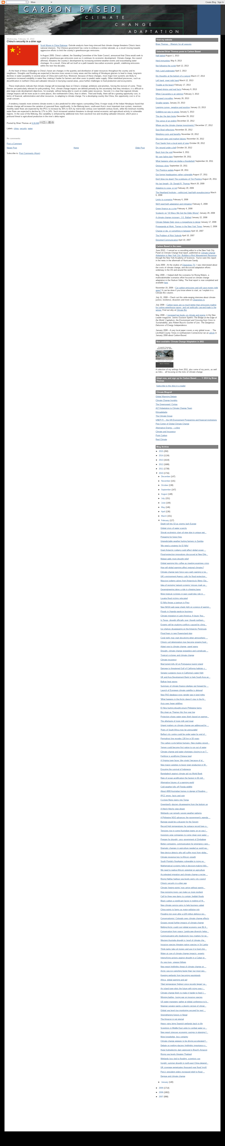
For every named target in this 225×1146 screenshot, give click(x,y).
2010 (161, 473)
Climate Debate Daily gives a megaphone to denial (178, 222)
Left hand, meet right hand (167, 80)
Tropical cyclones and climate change (177, 655)
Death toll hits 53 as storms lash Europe (178, 524)
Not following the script (166, 66)
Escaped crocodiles (164, 98)
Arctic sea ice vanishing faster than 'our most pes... (183, 971)
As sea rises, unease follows (173, 962)
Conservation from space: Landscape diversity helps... (185, 931)
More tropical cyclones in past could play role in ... (183, 594)
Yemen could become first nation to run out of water (183, 747)
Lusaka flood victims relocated (174, 598)
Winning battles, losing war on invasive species (181, 997)
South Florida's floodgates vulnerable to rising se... (183, 861)
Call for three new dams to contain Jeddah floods (182, 896)
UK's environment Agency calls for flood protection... (184, 576)
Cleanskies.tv (199, 300)
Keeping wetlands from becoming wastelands (181, 975)
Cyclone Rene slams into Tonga (175, 800)
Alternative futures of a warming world (177, 782)
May (163, 507)
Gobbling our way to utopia (167, 112)
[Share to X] (46, 122)
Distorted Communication (167, 240)
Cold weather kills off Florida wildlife (176, 787)
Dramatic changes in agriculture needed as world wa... (184, 848)
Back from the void (164, 152)
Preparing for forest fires (171, 537)
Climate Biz (182, 310)
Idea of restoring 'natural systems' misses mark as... (184, 585)
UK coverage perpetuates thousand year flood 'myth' (184, 1067)
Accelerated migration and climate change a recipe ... (184, 874)
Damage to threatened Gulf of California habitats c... (184, 668)
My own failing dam (164, 157)
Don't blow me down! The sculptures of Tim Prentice (179, 179)
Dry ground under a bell (166, 148)
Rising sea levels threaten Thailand (176, 1054)
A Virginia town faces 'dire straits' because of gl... (182, 760)
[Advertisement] (169, 1112)
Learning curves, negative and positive (173, 107)
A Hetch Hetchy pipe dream (173, 809)
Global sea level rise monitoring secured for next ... (183, 1010)
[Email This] (41, 122)
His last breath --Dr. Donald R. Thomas (173, 183)
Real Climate (161, 439)
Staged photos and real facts (168, 89)
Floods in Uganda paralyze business (177, 611)
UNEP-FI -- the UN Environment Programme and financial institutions (186, 420)
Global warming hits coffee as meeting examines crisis (185, 563)
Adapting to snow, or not (166, 188)
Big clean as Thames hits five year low (178, 712)
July (163, 498)
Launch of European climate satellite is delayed (181, 690)
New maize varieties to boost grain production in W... (184, 765)
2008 (161, 1092)
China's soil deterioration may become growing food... (184, 642)
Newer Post (12, 148)
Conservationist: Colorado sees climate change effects (185, 918)
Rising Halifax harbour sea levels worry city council (183, 879)
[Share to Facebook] (49, 122)
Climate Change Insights (166, 400)
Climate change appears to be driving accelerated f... (184, 1041)
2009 (161, 1088)
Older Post (140, 148)
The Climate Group (164, 416)
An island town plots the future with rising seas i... (183, 988)
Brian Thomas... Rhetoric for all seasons (173, 44)
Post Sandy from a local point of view (172, 143)
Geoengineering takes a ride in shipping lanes (181, 589)
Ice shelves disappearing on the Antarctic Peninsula (183, 629)
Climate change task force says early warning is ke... (184, 572)
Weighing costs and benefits (168, 134)
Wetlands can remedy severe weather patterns (181, 813)
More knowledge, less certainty (174, 1037)
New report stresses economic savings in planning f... (184, 1032)
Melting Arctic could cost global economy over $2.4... (184, 927)
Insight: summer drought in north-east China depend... (184, 1063)
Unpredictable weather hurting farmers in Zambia (182, 541)
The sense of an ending (166, 121)
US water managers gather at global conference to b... (184, 1002)
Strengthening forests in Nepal (174, 1015)
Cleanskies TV (188, 265)
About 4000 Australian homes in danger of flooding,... (184, 791)
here (166, 283)
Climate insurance (168, 660)
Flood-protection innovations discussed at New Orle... (184, 554)
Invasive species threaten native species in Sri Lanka (184, 944)
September (166, 489)
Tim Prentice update (165, 170)
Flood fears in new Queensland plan (176, 633)
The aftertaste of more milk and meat (177, 721)
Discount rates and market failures (171, 139)
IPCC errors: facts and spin (173, 796)
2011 (161, 469)
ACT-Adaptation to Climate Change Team (174, 408)
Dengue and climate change (173, 1076)
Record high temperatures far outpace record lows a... (184, 826)
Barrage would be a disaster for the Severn (179, 822)
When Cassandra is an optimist (169, 94)
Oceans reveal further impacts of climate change (182, 923)
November (166, 481)
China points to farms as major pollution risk (180, 909)
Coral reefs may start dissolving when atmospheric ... (184, 638)
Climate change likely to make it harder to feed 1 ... (183, 993)
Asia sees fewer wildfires (172, 703)
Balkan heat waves (169, 681)
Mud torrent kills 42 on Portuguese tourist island (182, 664)
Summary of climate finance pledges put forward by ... (185, 686)
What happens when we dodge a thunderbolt (175, 161)
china (16, 128)
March (164, 516)
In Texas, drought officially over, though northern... (183, 620)
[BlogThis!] (43, 122)
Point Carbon (161, 435)
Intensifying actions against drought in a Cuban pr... (183, 958)
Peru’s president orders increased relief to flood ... (183, 1072)
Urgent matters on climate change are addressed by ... (185, 725)
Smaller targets (162, 103)
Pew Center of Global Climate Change (172, 424)
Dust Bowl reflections (165, 130)
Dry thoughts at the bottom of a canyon (173, 76)
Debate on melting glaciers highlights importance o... (184, 1045)
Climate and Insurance (166, 431)
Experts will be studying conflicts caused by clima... (184, 625)
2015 (161, 451)
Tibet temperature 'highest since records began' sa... (184, 984)
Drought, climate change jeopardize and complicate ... (184, 651)
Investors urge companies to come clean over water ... (185, 835)
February (165, 520)
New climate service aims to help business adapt (182, 905)
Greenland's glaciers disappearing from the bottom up (184, 804)
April (163, 511)
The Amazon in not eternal (172, 1019)
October (165, 485)
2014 (161, 455)
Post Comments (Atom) (29, 153)
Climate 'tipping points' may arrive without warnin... (183, 888)
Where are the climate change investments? (175, 125)
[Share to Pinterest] (52, 122)
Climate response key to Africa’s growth (178, 857)
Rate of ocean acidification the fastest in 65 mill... (183, 778)
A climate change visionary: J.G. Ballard (173, 217)
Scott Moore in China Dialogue (53, 45)
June (163, 503)
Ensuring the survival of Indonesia (176, 769)
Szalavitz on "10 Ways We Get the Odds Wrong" (177, 213)
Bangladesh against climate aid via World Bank (181, 773)
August (164, 494)
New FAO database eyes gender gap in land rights (183, 695)
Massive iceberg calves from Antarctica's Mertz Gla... (184, 581)
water (30, 128)
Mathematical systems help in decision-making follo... (184, 866)
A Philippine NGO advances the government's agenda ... (185, 817)
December (166, 476)
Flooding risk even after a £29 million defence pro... (183, 914)
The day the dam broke (166, 116)
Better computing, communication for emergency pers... (185, 844)
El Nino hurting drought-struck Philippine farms (181, 708)
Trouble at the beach (165, 85)
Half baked (160, 55)
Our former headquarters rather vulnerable (174, 174)
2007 (161, 1096)
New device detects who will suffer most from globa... (184, 852)
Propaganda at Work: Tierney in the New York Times (179, 226)
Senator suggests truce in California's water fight (182, 673)
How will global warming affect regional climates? (182, 567)
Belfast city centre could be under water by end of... (183, 734)
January (165, 1082)
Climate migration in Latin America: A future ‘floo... (183, 616)
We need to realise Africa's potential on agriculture (183, 870)
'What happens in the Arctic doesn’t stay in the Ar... (183, 699)
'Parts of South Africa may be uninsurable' (179, 730)
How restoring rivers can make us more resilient (182, 892)
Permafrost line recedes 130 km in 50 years (180, 738)
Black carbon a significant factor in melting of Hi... (183, 901)
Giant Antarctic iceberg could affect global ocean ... (183, 550)
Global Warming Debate (166, 396)
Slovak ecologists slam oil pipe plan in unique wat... (183, 532)
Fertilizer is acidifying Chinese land (176, 756)
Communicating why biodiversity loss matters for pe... (184, 936)
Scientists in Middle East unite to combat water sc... (184, 1028)
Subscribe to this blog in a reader (171, 386)
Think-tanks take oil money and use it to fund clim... (184, 949)
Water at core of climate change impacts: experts (182, 953)
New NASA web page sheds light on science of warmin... (186, 607)
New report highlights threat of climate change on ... (183, 967)
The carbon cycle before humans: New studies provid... (185, 743)
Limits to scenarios (164, 199)
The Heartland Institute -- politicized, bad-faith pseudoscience (183, 192)
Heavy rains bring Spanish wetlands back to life (182, 1023)
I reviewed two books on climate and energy (186, 315)
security (23, 128)
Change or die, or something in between (173, 231)
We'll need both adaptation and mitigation (174, 204)
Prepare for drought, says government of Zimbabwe (183, 839)
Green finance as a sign (166, 208)
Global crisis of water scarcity (174, 528)
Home (76, 148)
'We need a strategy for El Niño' (174, 546)
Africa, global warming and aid (174, 980)
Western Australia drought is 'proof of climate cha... (183, 940)
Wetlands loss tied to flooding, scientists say (180, 1059)
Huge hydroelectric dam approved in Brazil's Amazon (184, 1050)
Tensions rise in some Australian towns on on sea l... (184, 831)
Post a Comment (14, 144)
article (212, 333)
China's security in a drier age (174, 883)
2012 (161, 464)
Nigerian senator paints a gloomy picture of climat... (183, 1006)
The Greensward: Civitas (167, 404)
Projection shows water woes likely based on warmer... (185, 717)
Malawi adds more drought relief (175, 559)
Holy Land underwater (165, 71)
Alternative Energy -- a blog (168, 428)
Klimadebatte (161, 412)
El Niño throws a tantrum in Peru (175, 602)
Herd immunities (163, 61)
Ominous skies (162, 166)
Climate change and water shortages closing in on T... (184, 752)
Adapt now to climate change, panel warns (179, 646)
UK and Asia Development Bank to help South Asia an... (185, 677)
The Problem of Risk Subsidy (169, 235)
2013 (161, 460)
